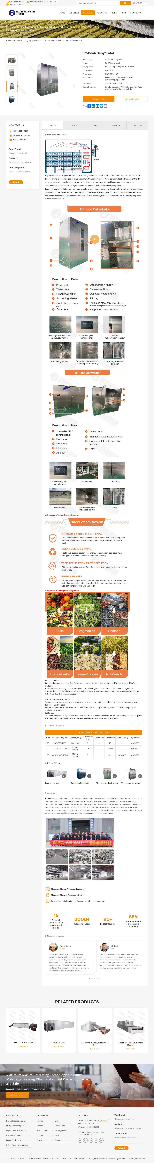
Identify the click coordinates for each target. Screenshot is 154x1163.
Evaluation (137, 125)
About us (116, 125)
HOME (62, 13)
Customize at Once (17, 1095)
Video (94, 125)
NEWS (123, 13)
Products (17, 41)
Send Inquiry (134, 99)
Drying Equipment (30, 41)
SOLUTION (74, 13)
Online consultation (101, 99)
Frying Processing (79, 1158)
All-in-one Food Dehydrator (51, 41)
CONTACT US (136, 13)
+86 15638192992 (16, 2)
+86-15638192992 (20, 131)
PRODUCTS (88, 13)
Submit (16, 182)
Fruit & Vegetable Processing (39, 1158)
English (138, 3)
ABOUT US (102, 13)
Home (8, 41)
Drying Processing (61, 1158)
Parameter (73, 125)
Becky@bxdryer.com (39, 2)
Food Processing (17, 1158)
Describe (52, 125)
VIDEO (114, 13)
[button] (89, 978)
